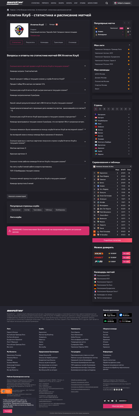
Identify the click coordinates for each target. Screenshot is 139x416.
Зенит (97, 89)
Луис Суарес (11, 367)
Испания (106, 344)
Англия (105, 335)
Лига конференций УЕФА (79, 339)
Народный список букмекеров (81, 360)
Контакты (106, 358)
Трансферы (37, 210)
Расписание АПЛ (102, 279)
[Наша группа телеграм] (104, 400)
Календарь (44, 42)
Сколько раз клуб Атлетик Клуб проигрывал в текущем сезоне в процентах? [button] (43, 116)
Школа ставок (92, 3)
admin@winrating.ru (59, 403)
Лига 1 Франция (12, 342)
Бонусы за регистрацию (47, 362)
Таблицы (49, 210)
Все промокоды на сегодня (48, 365)
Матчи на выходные (104, 298)
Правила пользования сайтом (113, 365)
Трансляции (58, 42)
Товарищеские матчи (78, 342)
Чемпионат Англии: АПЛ (104, 53)
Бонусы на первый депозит (48, 358)
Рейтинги (45, 3)
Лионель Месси (12, 358)
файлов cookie (8, 407)
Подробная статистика (112, 240)
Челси (41, 342)
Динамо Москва (100, 78)
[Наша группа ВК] (108, 400)
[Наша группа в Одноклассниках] (116, 400)
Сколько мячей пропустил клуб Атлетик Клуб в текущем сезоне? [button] (38, 178)
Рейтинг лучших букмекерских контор (84, 358)
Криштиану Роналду (14, 355)
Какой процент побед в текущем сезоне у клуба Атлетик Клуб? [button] (37, 79)
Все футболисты (12, 370)
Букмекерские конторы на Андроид (83, 370)
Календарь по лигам (104, 295)
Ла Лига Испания (13, 337)
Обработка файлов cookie (111, 362)
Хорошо (7, 411)
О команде (72, 42)
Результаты (30, 42)
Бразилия (106, 339)
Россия (105, 332)
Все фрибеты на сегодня (47, 367)
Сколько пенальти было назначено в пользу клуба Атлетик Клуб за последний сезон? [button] (46, 129)
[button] (112, 114)
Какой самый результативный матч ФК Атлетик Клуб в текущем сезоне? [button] (41, 103)
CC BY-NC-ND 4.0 (108, 389)
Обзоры (61, 3)
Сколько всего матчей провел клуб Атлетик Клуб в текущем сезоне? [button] (39, 66)
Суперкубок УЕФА (77, 344)
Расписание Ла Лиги (103, 285)
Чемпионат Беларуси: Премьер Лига (108, 49)
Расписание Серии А (103, 282)
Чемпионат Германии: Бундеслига (107, 57)
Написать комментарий (17, 196)
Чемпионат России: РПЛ (104, 64)
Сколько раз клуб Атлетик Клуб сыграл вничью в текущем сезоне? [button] (39, 90)
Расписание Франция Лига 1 (106, 291)
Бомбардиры (60, 210)
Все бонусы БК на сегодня (48, 370)
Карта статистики (109, 360)
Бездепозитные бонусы (47, 360)
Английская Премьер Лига (16, 335)
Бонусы (53, 3)
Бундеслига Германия (14, 339)
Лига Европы (75, 332)
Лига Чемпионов (77, 335)
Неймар (9, 360)
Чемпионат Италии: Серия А (105, 60)
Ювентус (42, 339)
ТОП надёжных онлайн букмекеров (83, 365)
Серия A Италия (12, 332)
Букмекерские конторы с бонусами (83, 367)
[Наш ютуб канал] (112, 400)
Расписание (16, 210)
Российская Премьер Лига (16, 344)
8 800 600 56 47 (53, 397)
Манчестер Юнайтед (46, 335)
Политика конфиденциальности (80, 389)
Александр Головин (13, 365)
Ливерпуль (43, 337)
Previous (124, 22)
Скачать (69, 3)
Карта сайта (74, 391)
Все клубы (42, 347)
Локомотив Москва (102, 81)
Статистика (35, 3)
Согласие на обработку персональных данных (116, 368)
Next (128, 22)
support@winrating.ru (45, 401)
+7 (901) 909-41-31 (51, 395)
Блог (76, 3)
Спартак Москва (101, 85)
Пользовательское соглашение (80, 384)
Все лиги (10, 347)
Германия (106, 347)
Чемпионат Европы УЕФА (79, 347)
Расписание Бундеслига (105, 288)
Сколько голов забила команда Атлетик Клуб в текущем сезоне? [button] (38, 161)
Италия (105, 342)
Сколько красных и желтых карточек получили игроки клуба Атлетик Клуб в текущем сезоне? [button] (43, 142)
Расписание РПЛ (102, 275)
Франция (106, 337)
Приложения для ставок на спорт (82, 355)
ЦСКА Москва (100, 74)
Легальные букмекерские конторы (83, 362)
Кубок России (75, 337)
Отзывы (82, 3)
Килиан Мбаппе (12, 362)
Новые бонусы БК (45, 355)
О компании (107, 355)
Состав (26, 210)
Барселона (43, 332)
